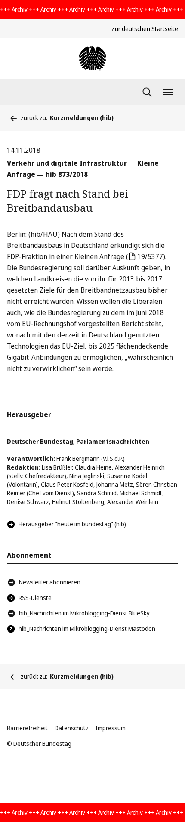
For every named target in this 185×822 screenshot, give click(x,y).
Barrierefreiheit (27, 728)
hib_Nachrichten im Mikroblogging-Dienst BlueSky (84, 613)
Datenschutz (72, 728)
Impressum (111, 728)
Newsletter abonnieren (49, 582)
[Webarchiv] (92, 58)
